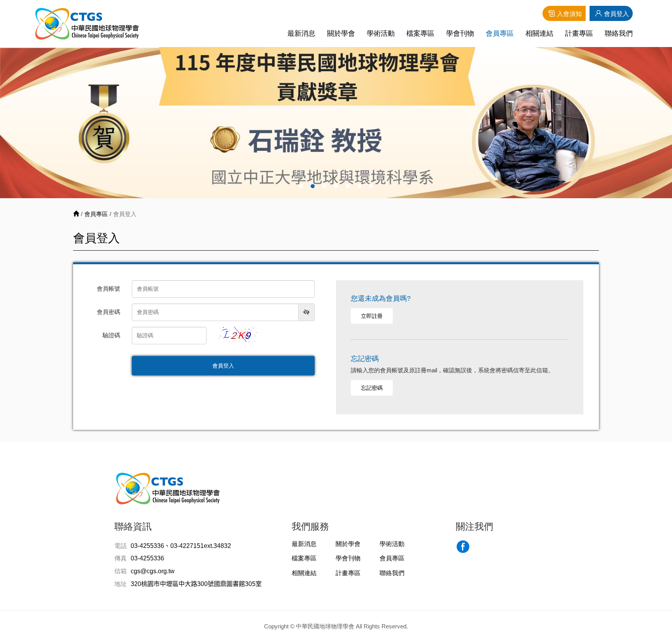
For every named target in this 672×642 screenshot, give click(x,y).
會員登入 (616, 13)
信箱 (120, 571)
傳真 (120, 558)
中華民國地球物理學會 (86, 23)
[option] (336, 122)
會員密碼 (108, 312)
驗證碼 (111, 335)
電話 (120, 546)
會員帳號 (108, 288)
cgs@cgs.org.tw (153, 571)
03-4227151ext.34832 (200, 546)
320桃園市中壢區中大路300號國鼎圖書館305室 (196, 584)
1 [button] (301, 186)
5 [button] (348, 186)
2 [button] (313, 186)
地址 (120, 584)
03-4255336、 (150, 546)
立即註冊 (372, 316)
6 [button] (359, 186)
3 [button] (324, 186)
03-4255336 (147, 558)
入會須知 (569, 13)
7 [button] (371, 186)
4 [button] (336, 186)
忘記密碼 (372, 388)
